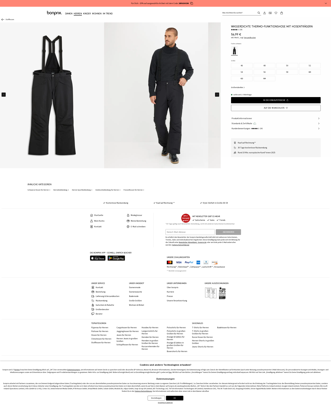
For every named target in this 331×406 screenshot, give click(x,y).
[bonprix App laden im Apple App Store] (98, 258)
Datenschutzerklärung (180, 245)
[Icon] (192, 3)
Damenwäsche (135, 292)
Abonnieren (228, 232)
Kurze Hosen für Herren (202, 337)
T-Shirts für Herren (200, 327)
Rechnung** (172, 267)
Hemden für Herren (150, 337)
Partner (17, 369)
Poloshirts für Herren (176, 327)
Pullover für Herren (99, 331)
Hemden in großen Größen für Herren (150, 342)
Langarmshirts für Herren (150, 332)
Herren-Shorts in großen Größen (203, 342)
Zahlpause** (195, 267)
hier (170, 372)
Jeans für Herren (123, 335)
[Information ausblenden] (326, 3)
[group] (52, 95)
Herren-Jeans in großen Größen (127, 339)
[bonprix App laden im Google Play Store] (116, 258)
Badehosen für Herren (226, 327)
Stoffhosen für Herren (100, 342)
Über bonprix (172, 287)
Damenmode (134, 287)
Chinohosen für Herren (101, 338)
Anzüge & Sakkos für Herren (176, 338)
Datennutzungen (73, 369)
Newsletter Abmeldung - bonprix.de (192, 242)
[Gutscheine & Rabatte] (270, 13)
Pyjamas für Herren (99, 327)
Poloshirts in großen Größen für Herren (176, 332)
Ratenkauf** (183, 267)
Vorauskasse (219, 267)
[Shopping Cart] (281, 13)
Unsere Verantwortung (177, 300)
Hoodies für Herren (150, 327)
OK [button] (175, 398)
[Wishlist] (276, 13)
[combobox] (240, 12)
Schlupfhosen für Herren (127, 344)
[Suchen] (259, 12)
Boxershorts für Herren (177, 351)
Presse (170, 296)
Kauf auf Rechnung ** (165, 203)
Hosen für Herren (98, 335)
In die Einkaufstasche (274, 100)
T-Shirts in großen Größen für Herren (200, 332)
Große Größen (135, 300)
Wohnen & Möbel (136, 305)
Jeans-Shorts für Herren (202, 346)
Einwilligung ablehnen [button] (165, 403)
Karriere (170, 291)
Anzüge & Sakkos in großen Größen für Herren (175, 345)
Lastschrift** (207, 267)
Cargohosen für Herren (126, 327)
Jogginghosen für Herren (127, 331)
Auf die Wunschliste (274, 108)
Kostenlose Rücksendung (117, 203)
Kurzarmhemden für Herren (150, 347)
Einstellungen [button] (156, 398)
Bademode (133, 296)
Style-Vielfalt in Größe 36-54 (215, 203)
